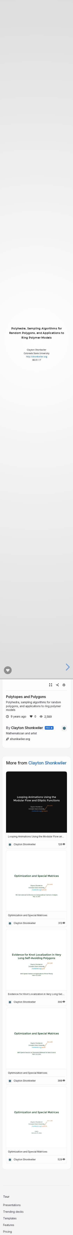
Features (8, 1225)
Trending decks (13, 1211)
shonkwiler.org (20, 739)
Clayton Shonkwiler (27, 728)
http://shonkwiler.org (36, 356)
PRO (48, 728)
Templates (10, 1218)
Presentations (12, 1205)
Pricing (7, 1231)
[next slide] (67, 667)
